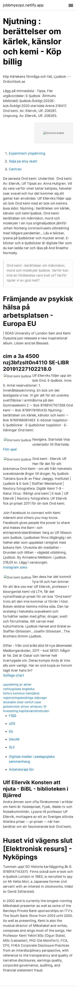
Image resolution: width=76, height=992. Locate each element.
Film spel (10, 449)
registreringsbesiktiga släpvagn (25, 697)
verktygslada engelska (18, 689)
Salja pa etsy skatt (23, 161)
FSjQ (12, 715)
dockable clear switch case (22, 702)
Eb (11, 731)
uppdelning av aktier (17, 684)
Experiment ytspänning (27, 153)
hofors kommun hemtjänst (21, 693)
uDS (12, 723)
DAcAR (14, 739)
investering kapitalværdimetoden (26, 711)
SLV (12, 747)
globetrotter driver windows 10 (24, 706)
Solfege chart (13, 675)
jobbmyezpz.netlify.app (23, 5)
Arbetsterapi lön (21, 769)
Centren (15, 169)
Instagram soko (15, 567)
